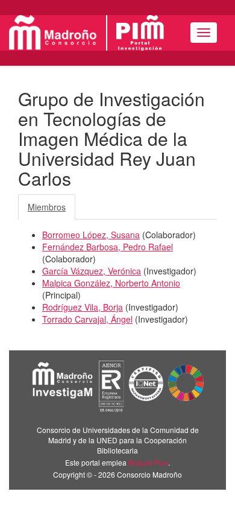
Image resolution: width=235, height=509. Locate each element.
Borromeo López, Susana (91, 235)
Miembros (47, 207)
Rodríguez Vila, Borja (82, 307)
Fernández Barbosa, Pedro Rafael (107, 247)
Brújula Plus (148, 462)
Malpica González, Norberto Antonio (111, 283)
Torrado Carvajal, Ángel (87, 319)
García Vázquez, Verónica (91, 271)
